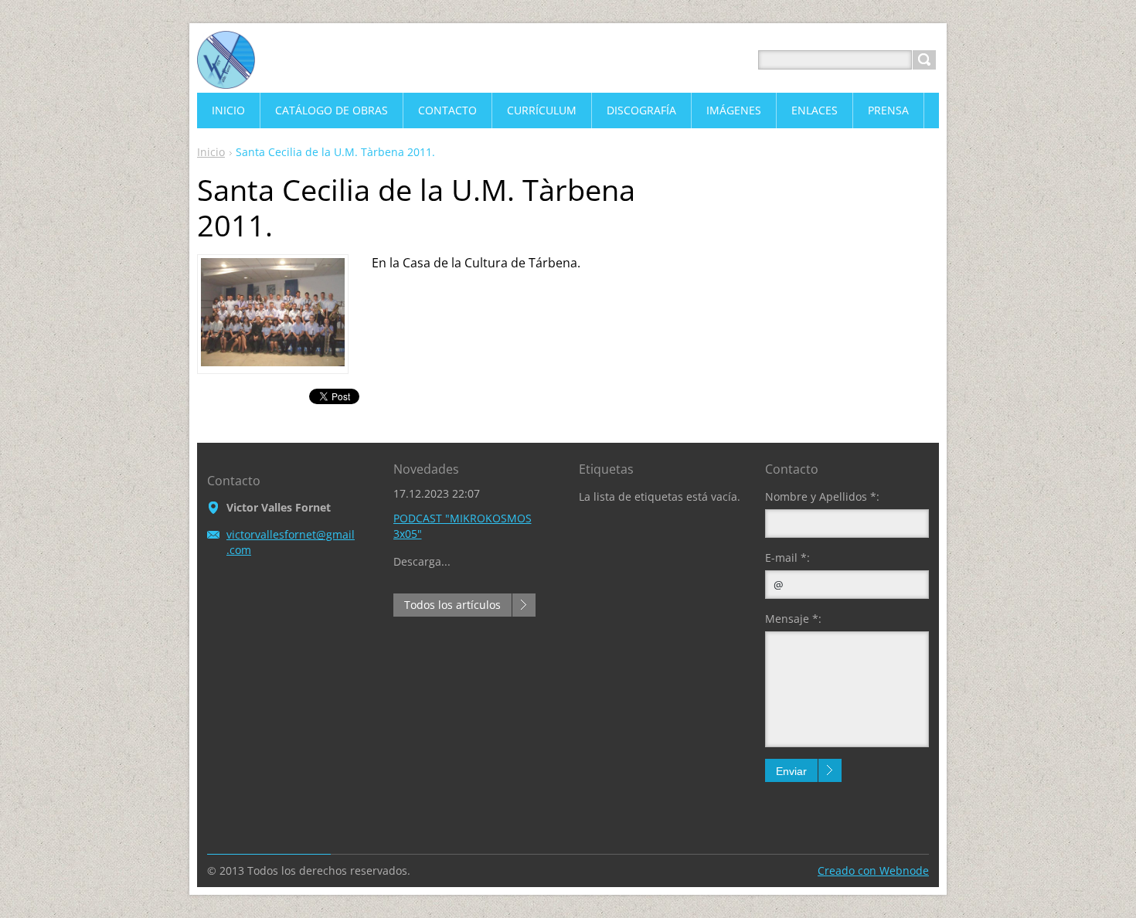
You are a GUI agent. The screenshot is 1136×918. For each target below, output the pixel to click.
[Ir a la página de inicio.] (226, 78)
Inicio (211, 151)
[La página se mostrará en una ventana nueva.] (273, 361)
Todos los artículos (452, 604)
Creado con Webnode (873, 870)
